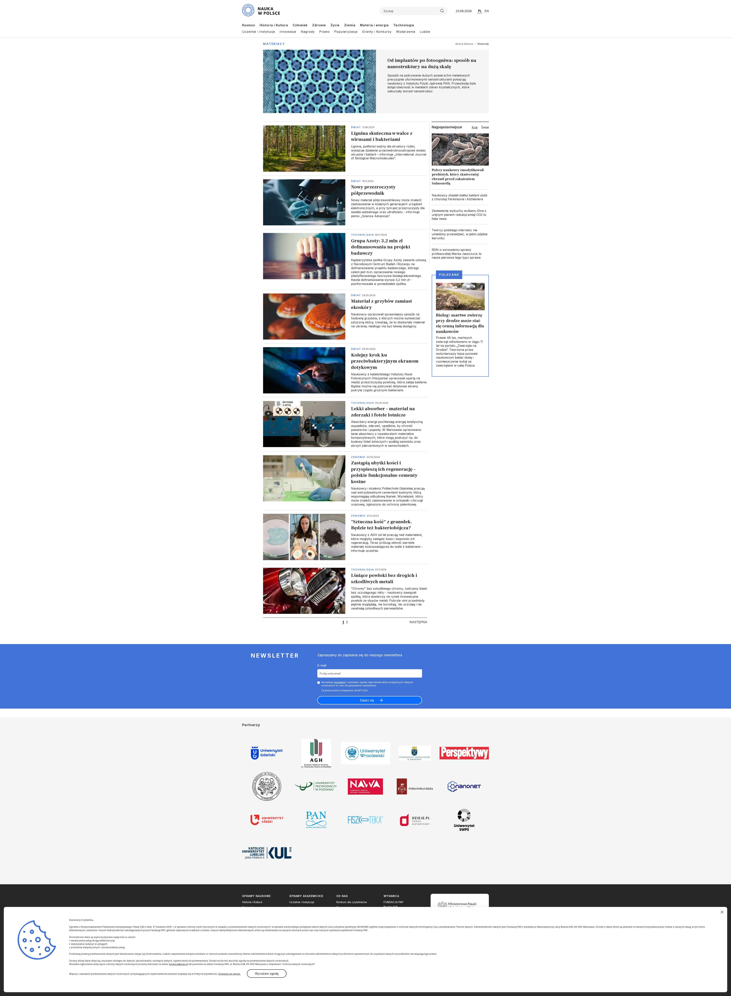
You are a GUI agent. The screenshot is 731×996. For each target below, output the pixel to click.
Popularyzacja (346, 31)
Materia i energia (374, 25)
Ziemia (349, 25)
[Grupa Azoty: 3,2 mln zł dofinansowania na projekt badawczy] (345, 259)
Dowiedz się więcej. (229, 973)
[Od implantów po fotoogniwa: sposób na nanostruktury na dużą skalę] (376, 81)
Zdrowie (319, 25)
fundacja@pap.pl (178, 964)
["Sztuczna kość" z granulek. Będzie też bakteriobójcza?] (345, 536)
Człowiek (300, 25)
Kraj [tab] (474, 127)
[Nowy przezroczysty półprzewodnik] (345, 202)
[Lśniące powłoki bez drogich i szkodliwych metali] (345, 590)
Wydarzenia (405, 31)
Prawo (324, 31)
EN (486, 11)
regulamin (340, 682)
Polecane (449, 275)
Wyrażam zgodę (267, 973)
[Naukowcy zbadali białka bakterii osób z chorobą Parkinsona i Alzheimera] (460, 197)
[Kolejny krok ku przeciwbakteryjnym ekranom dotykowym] (345, 370)
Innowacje (288, 31)
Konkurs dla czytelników (351, 902)
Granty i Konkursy (377, 31)
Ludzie (425, 31)
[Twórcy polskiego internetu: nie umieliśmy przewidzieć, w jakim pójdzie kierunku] (460, 234)
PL (480, 11)
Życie (335, 25)
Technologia (403, 25)
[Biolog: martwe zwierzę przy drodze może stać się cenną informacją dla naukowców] (460, 325)
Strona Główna (464, 43)
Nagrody (308, 31)
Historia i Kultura (274, 25)
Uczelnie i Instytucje (258, 31)
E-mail (321, 665)
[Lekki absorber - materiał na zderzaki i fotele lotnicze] (345, 424)
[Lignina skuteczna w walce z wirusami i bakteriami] (345, 148)
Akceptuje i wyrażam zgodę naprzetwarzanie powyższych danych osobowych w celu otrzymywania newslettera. (367, 684)
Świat (356, 127)
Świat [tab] (485, 127)
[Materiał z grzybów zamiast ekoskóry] (345, 316)
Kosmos (248, 25)
